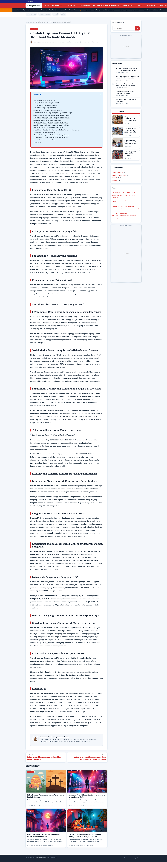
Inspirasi (34, 29)
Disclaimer (151, 5)
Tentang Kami (85, 5)
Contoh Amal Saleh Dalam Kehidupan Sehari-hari (125, 92)
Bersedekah (115, 195)
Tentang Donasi (130, 192)
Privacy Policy (57, 5)
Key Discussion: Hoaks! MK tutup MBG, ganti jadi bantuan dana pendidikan (130, 132)
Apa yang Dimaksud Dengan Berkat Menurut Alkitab (124, 200)
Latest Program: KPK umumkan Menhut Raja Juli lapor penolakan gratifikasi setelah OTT (94, 10)
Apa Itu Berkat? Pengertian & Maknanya (126, 100)
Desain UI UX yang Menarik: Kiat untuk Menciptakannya (51, 135)
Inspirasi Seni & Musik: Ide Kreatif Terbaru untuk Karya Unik (87, 796)
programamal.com (41, 857)
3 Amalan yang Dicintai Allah (119, 206)
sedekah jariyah (124, 195)
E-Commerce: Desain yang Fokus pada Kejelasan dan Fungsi (53, 113)
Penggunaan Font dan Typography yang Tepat (48, 127)
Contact (140, 5)
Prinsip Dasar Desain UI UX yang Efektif (46, 103)
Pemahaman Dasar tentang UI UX (44, 100)
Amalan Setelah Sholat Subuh (120, 208)
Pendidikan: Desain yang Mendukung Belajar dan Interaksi (52, 118)
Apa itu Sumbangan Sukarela (120, 204)
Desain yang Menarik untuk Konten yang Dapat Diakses (51, 125)
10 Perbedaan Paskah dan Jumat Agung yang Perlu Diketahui (45, 796)
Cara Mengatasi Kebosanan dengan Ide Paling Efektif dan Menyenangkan (85, 835)
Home (47, 5)
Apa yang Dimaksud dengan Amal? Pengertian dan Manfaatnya (127, 77)
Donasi (56, 14)
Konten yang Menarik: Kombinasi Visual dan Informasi (51, 122)
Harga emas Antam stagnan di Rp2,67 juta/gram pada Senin (126, 69)
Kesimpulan (37, 142)
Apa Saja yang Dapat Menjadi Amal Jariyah (123, 218)
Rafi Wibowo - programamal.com (85, 845)
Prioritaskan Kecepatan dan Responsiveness (48, 140)
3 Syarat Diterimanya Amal (119, 213)
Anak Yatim (115, 197)
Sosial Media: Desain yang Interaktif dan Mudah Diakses (51, 115)
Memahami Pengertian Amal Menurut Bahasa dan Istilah (125, 85)
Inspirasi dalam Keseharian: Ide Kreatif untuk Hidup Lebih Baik (43, 835)
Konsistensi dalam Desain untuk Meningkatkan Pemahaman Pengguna (56, 130)
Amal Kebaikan (31, 14)
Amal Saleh (132, 195)
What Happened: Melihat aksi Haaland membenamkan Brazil (130, 155)
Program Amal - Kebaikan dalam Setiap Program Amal (113, 5)
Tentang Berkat (121, 192)
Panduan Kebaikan (44, 14)
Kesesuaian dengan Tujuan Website (45, 108)
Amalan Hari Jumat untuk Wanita (121, 211)
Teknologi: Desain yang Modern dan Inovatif (48, 120)
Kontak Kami (71, 5)
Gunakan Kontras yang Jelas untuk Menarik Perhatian (51, 137)
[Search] (137, 28)
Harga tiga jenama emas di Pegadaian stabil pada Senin (46, 10)
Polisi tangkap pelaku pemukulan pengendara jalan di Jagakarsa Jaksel (131, 143)
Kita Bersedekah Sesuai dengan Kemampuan (124, 215)
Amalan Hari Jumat (134, 208)
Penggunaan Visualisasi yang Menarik (45, 105)
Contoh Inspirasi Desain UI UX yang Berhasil (48, 110)
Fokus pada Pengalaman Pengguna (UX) (46, 132)
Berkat (63, 14)
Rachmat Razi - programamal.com (43, 805)
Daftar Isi (37, 95)
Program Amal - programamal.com (85, 805)
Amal (114, 192)
